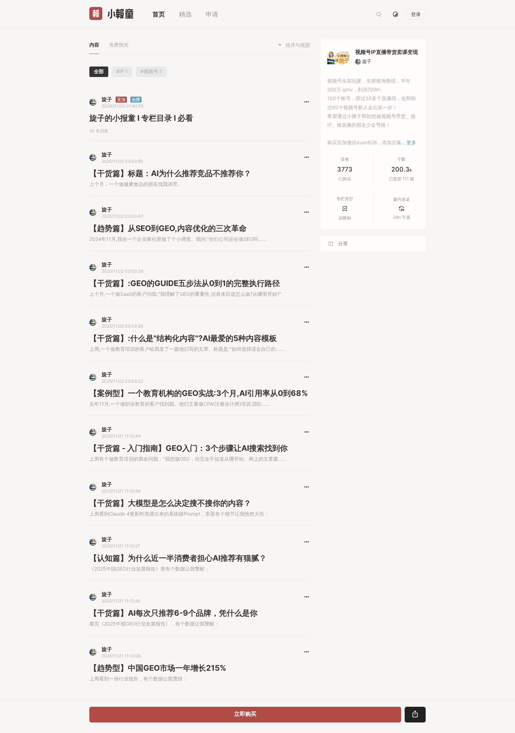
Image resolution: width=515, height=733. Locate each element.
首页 (158, 14)
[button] (306, 102)
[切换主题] (395, 14)
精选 (185, 14)
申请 (212, 14)
